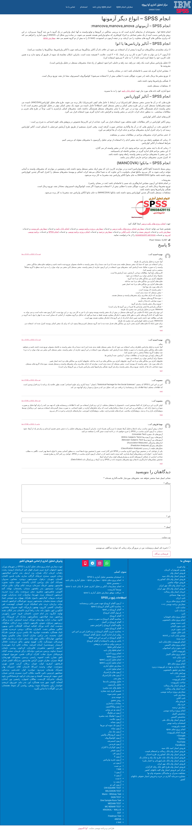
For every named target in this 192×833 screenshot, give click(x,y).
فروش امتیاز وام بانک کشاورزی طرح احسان (165, 754)
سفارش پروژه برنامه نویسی (90, 228)
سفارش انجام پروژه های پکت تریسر (128, 228)
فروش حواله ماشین (176, 582)
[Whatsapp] (107, 563)
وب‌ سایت (166, 537)
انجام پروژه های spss (175, 729)
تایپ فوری (180, 660)
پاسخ (161, 330)
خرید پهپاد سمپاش (177, 594)
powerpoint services (145, 235)
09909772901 (154, 9)
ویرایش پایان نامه (177, 673)
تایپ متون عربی (178, 629)
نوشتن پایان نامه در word (174, 635)
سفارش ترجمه (105, 232)
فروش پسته (144, 232)
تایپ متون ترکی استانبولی (173, 648)
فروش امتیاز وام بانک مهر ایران (171, 588)
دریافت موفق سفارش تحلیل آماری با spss (102, 592)
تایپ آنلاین (125, 232)
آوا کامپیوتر (82, 828)
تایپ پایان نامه (179, 657)
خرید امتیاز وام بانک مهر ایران (172, 585)
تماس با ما (70, 7)
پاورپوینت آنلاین (178, 651)
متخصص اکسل (178, 713)
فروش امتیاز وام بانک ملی (173, 720)
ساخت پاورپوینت (178, 682)
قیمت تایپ (180, 676)
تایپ (183, 613)
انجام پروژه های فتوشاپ (174, 616)
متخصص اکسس (178, 716)
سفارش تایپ (164, 232)
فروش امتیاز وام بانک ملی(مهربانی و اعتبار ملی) (163, 760)
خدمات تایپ (180, 610)
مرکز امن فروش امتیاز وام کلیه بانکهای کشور (165, 770)
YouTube (181, 741)
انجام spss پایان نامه (102, 7)
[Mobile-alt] (85, 563)
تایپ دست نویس (178, 623)
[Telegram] (92, 563)
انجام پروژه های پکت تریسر (153, 223)
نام (168, 516)
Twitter (181, 738)
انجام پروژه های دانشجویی (173, 619)
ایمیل (167, 527)
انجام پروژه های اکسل (175, 654)
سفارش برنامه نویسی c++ (173, 604)
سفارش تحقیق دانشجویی (174, 670)
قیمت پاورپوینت (178, 726)
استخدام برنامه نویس (176, 723)
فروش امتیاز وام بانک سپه (173, 576)
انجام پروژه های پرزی (175, 601)
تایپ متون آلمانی (177, 626)
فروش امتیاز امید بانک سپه (173, 748)
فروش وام (180, 701)
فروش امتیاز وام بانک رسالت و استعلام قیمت (165, 751)
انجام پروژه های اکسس (175, 645)
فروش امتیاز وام (177, 573)
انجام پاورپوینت (178, 679)
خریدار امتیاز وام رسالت (174, 591)
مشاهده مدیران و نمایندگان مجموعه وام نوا (166, 773)
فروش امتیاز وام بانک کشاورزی (171, 579)
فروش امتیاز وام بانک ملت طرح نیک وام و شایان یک (162, 757)
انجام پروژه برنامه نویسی (79, 232)
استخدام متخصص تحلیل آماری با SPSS (104, 577)
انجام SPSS (53, 232)
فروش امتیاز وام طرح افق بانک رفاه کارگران (165, 766)
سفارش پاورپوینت (39, 228)
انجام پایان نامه (128, 91)
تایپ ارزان (180, 598)
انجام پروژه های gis (176, 663)
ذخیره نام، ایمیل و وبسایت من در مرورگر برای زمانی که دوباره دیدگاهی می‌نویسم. (132, 548)
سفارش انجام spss (124, 7)
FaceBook (180, 745)
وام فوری (181, 566)
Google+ (181, 735)
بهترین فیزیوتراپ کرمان (174, 569)
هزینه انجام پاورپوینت (176, 732)
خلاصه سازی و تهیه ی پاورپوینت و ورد (168, 666)
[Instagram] (99, 563)
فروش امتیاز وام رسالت (174, 685)
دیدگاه (167, 483)
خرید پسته (180, 638)
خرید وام (181, 704)
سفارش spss (49, 38)
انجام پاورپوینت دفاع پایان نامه (172, 641)
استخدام (83, 7)
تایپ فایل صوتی (178, 632)
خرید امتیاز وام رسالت (175, 688)
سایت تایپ (180, 607)
